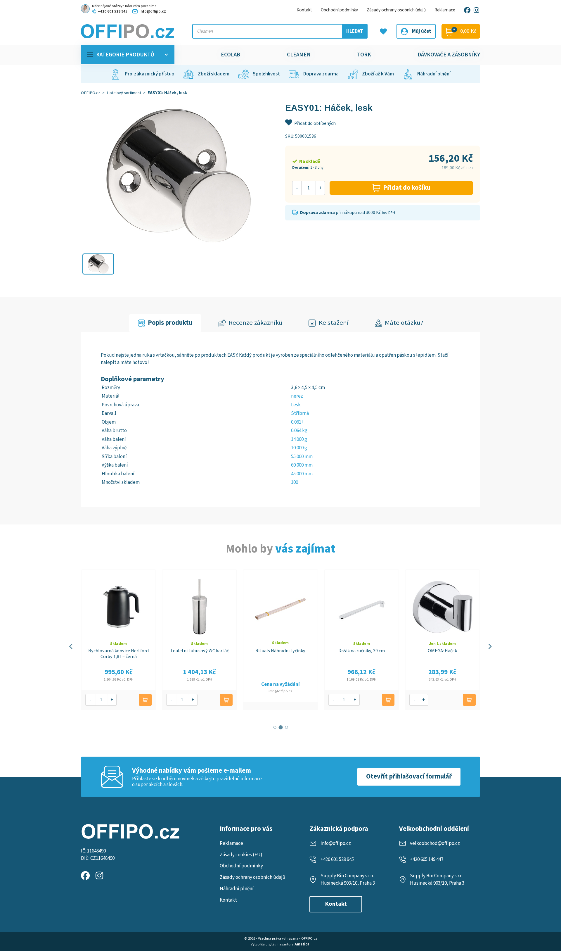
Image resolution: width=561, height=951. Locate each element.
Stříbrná (300, 413)
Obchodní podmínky (339, 10)
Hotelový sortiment (124, 93)
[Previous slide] (71, 646)
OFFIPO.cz (90, 93)
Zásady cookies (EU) (241, 854)
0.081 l (297, 422)
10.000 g (299, 447)
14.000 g (299, 439)
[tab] (165, 323)
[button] (98, 264)
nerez (297, 396)
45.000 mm (302, 473)
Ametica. (303, 944)
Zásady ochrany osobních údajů (396, 10)
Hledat (354, 31)
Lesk (296, 404)
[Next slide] (490, 646)
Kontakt (304, 10)
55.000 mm (302, 456)
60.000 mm (302, 465)
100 (294, 482)
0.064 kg (299, 430)
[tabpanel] (280, 419)
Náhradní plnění (237, 888)
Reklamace (444, 10)
